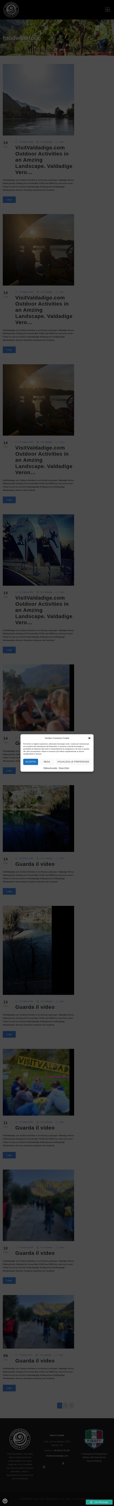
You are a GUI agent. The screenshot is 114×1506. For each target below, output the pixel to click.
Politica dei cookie (50, 768)
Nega (47, 762)
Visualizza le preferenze (73, 762)
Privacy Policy (64, 768)
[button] (89, 738)
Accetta (30, 762)
